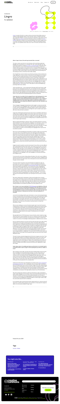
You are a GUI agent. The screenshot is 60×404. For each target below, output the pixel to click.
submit (54, 381)
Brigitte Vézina (12, 368)
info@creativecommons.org (9, 392)
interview (14, 348)
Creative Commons (8, 2)
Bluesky (6, 394)
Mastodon (8, 394)
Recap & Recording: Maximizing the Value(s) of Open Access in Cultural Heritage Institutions (14, 365)
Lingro (14, 35)
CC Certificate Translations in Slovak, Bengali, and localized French (30, 365)
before (22, 38)
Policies (32, 389)
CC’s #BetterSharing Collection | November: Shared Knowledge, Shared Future (45, 364)
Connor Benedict (11, 369)
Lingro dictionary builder (33, 165)
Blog (42, 2)
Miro (19, 83)
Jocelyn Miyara (18, 368)
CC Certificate (26, 361)
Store (23, 391)
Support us (24, 390)
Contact (32, 385)
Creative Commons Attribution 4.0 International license (27, 398)
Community (32, 361)
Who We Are (30, 2)
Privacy (32, 387)
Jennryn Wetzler (27, 368)
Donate (53, 2)
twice (20, 38)
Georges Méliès (45, 31)
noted (27, 397)
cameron (9, 20)
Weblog (18, 348)
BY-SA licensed (33, 186)
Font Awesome (43, 398)
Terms (32, 391)
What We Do (37, 2)
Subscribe (48, 390)
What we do (24, 386)
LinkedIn (11, 394)
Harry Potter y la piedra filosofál (32, 65)
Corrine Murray (43, 367)
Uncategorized (7, 13)
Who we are (24, 385)
